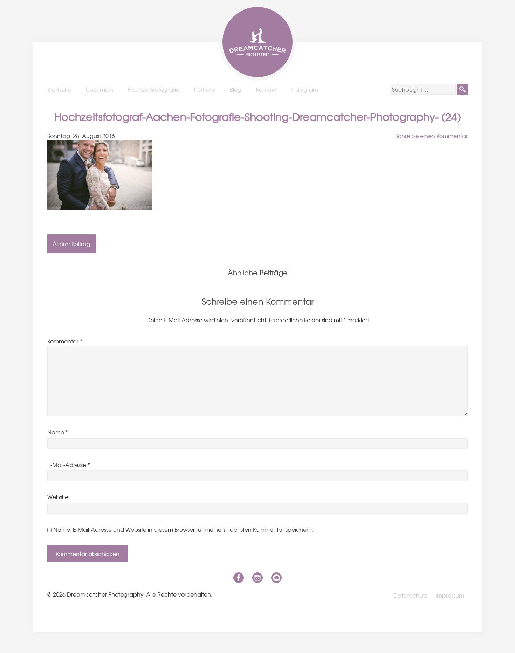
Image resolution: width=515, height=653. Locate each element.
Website (57, 497)
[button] (462, 89)
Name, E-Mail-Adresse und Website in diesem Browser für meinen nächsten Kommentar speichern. (183, 529)
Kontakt (266, 89)
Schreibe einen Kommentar (431, 135)
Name (57, 432)
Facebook (238, 577)
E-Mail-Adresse (68, 464)
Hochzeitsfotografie (153, 89)
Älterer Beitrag (71, 244)
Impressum (449, 595)
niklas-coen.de (276, 577)
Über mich (99, 89)
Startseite (59, 89)
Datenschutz (410, 595)
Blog (235, 89)
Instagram (304, 89)
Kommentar (64, 341)
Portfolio (204, 89)
